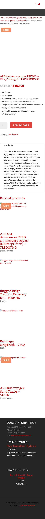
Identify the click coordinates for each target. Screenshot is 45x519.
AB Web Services (27, 506)
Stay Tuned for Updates (21, 446)
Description (8, 145)
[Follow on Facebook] (16, 12)
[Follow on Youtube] (28, 12)
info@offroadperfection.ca (21, 435)
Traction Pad (21, 21)
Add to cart (21, 125)
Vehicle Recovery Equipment (16, 18)
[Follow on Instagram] (22, 12)
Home (2, 18)
